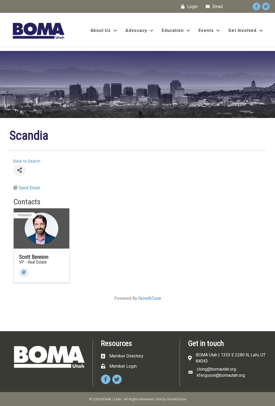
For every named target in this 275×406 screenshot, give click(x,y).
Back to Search (26, 161)
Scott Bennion (33, 257)
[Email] (23, 272)
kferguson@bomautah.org (221, 375)
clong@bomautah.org (216, 369)
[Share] (19, 170)
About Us (101, 30)
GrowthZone (149, 298)
